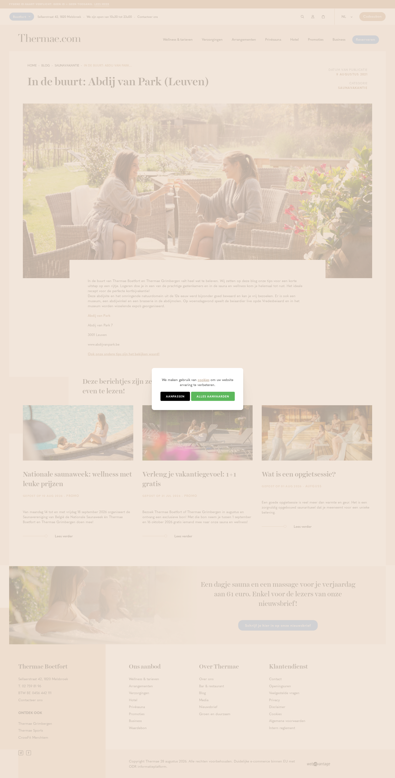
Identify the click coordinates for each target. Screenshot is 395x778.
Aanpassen (175, 396)
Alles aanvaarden (213, 396)
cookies (203, 379)
